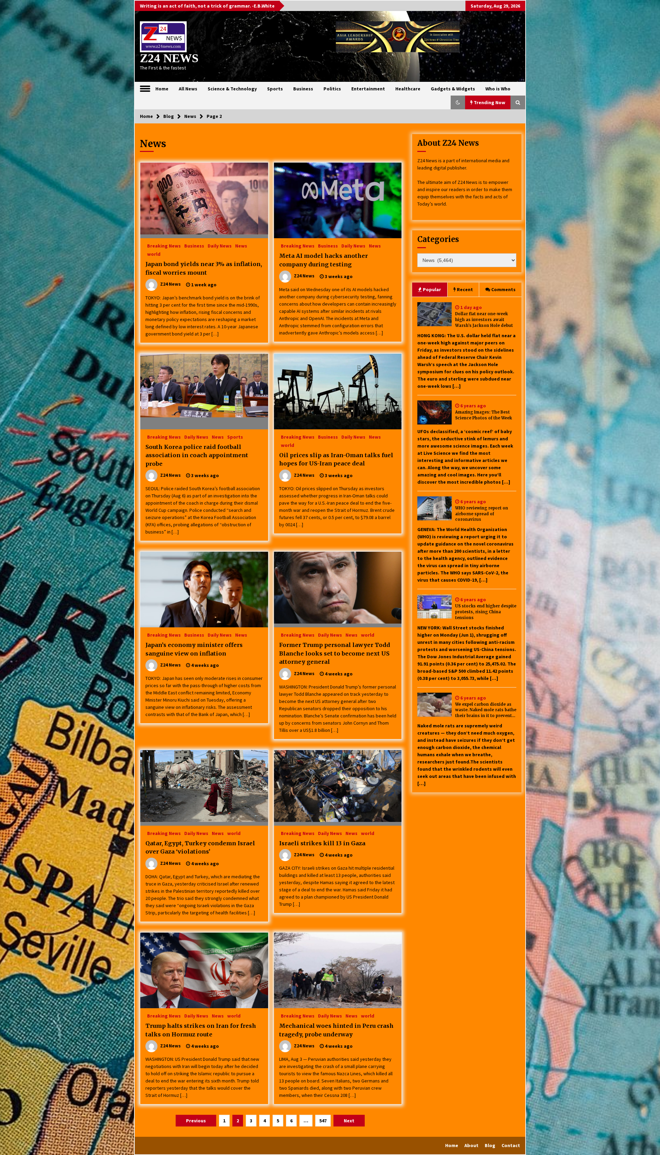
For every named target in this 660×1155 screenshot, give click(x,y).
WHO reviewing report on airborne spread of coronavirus (481, 514)
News (241, 245)
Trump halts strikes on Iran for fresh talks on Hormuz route (200, 1030)
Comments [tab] (503, 289)
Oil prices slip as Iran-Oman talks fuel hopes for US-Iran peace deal (336, 459)
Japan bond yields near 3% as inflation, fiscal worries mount (203, 268)
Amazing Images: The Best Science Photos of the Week (483, 415)
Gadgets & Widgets (453, 89)
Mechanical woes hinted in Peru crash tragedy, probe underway (336, 1030)
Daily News (220, 245)
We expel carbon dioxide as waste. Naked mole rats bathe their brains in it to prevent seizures (485, 710)
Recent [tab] (465, 289)
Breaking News (164, 245)
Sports (275, 89)
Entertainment (368, 89)
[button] (458, 102)
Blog (490, 1145)
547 (323, 1121)
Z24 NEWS (169, 58)
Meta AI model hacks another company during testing (323, 260)
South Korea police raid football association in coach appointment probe (196, 455)
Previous (196, 1121)
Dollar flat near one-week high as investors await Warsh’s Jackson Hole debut (484, 319)
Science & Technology (232, 89)
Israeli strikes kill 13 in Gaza (322, 843)
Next (349, 1121)
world (154, 253)
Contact (511, 1145)
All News (188, 89)
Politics (332, 89)
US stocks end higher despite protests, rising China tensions (485, 612)
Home (161, 89)
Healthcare (407, 89)
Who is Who (497, 89)
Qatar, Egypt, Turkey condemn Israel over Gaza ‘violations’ (200, 847)
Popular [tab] (432, 289)
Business (303, 89)
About (471, 1145)
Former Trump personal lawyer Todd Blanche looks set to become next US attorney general (334, 653)
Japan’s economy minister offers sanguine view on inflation (194, 649)
